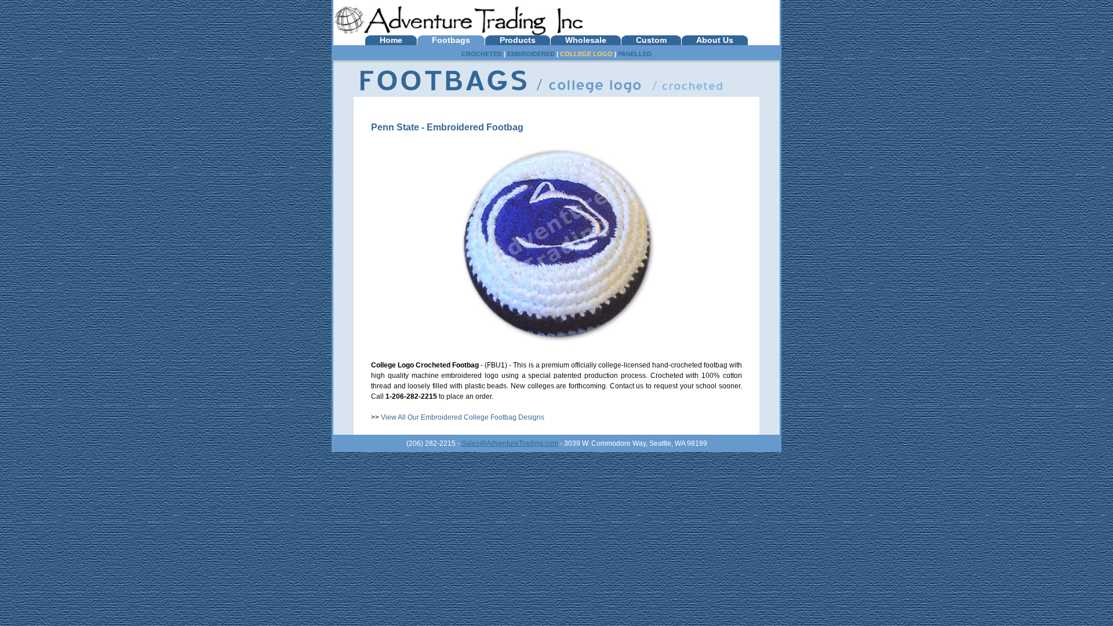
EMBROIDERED (531, 53)
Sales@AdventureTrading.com (509, 443)
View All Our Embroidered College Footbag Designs (462, 417)
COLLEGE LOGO (586, 53)
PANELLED (635, 53)
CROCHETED (481, 53)
